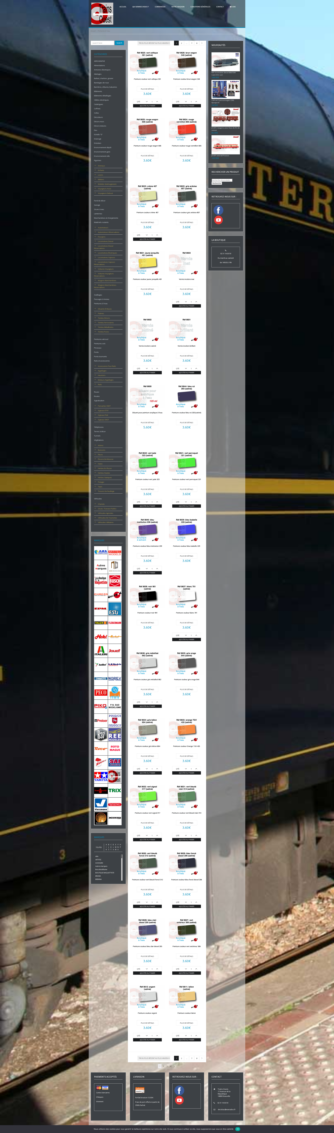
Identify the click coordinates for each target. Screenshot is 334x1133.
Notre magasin (177, 7)
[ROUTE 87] (101, 762)
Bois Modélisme (101, 869)
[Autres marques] (101, 567)
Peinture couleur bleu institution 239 (147, 546)
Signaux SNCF (103, 419)
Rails (100, 384)
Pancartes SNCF (104, 406)
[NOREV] (115, 678)
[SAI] (115, 762)
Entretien (97, 143)
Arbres (100, 445)
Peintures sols (99, 343)
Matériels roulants (101, 222)
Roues (96, 392)
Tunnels (97, 436)
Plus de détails (147, 89)
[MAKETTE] (101, 678)
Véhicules (98, 498)
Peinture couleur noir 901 (147, 613)
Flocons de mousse (105, 459)
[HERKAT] (115, 636)
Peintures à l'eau (101, 303)
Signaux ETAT (103, 410)
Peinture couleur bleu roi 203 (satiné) (186, 412)
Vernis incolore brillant (186, 346)
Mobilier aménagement (107, 184)
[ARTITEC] (115, 553)
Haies (100, 464)
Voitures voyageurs (106, 269)
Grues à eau (99, 209)
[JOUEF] (115, 650)
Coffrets (97, 108)
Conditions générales (200, 7)
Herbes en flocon (105, 468)
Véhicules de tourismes (107, 518)
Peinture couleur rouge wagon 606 (147, 146)
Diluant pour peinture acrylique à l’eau (147, 412)
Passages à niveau (101, 299)
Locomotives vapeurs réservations (104, 263)
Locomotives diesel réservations (103, 247)
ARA (96, 856)
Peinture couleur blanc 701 (186, 613)
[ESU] (115, 609)
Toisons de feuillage (106, 491)
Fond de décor (99, 200)
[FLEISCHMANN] (115, 622)
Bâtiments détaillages (102, 95)
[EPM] (101, 609)
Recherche (217, 183)
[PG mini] (115, 692)
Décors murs (99, 121)
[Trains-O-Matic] (101, 790)
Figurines (97, 160)
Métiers (101, 179)
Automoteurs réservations (108, 232)
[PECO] (101, 692)
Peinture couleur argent (147, 1013)
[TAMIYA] (101, 776)
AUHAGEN (99, 863)
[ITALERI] (101, 650)
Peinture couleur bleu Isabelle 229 (186, 546)
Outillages (98, 295)
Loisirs (100, 175)
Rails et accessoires (102, 361)
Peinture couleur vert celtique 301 (147, 79)
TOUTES (99, 847)
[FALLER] (101, 622)
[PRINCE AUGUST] (115, 720)
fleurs (100, 454)
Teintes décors (104, 318)
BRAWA (98, 876)
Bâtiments (98, 91)
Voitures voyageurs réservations (104, 274)
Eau (95, 130)
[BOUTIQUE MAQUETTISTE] (101, 581)
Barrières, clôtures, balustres (105, 87)
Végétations (99, 440)
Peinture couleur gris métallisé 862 (147, 679)
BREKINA (98, 879)
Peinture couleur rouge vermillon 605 (186, 146)
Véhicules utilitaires (106, 522)
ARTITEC (98, 860)
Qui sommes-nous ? (140, 7)
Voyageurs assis (104, 188)
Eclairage (97, 139)
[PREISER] (101, 720)
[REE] (115, 734)
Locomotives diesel (105, 241)
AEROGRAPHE (99, 61)
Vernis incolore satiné (147, 346)
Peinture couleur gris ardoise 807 (187, 212)
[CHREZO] (101, 595)
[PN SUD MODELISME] (115, 706)
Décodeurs (98, 117)
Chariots (101, 504)
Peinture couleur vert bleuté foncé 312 (147, 879)
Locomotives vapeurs (106, 257)
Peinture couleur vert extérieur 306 (187, 946)
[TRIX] (115, 790)
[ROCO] (101, 748)
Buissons (101, 450)
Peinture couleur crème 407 (147, 212)
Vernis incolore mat (186, 279)
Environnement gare (102, 152)
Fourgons (101, 237)
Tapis (100, 486)
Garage (97, 205)
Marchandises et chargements (106, 218)
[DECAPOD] (115, 595)
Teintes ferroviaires (106, 322)
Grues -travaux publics (107, 508)
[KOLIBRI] (101, 664)
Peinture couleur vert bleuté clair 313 (186, 813)
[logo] (102, 13)
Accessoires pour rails (107, 366)
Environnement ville (102, 156)
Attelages (98, 74)
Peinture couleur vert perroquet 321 (186, 479)
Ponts (96, 352)
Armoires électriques (102, 70)
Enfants (101, 170)
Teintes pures (103, 332)
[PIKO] (101, 706)
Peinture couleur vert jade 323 (147, 479)
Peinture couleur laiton (187, 1013)
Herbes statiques (105, 477)
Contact (220, 7)
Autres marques (101, 866)
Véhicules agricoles (105, 513)
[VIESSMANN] (101, 804)
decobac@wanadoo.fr (226, 1109)
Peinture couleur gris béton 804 (147, 746)
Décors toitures (100, 126)
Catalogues (98, 104)
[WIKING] (115, 804)
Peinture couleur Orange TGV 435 (186, 746)
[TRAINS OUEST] (115, 776)
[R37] (101, 734)
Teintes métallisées (105, 327)
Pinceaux (97, 348)
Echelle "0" (98, 134)
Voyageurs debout (105, 193)
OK (238, 1129)
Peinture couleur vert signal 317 (147, 813)
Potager (101, 482)
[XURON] (115, 818)
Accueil (123, 7)
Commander (160, 7)
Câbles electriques (101, 100)
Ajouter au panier (147, 106)
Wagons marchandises (107, 280)
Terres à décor (100, 431)
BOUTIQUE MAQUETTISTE (104, 873)
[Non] (330, 1129)
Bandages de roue (101, 82)
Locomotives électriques (107, 253)
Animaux (101, 166)
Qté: (138, 101)
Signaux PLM (103, 415)
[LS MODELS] (115, 664)
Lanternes (98, 213)
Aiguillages (102, 371)
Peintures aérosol (101, 339)
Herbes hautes (104, 473)
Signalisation (99, 400)
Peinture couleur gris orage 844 (186, 679)
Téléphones (99, 427)
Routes (97, 396)
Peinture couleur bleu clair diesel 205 (147, 946)
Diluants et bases (105, 309)
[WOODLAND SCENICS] (101, 818)
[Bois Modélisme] (115, 567)
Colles (96, 113)
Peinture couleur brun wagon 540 (186, 79)
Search (119, 43)
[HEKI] (101, 636)
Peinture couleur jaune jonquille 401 (147, 279)
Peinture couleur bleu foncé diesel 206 (186, 879)
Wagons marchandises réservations (105, 286)
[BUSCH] (115, 581)
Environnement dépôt (102, 147)
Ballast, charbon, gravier (103, 78)
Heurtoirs (101, 375)
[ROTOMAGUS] (115, 748)
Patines (101, 313)
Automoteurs (103, 227)
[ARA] (101, 553)
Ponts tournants (100, 356)
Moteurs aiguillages (106, 380)
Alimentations (99, 65)
